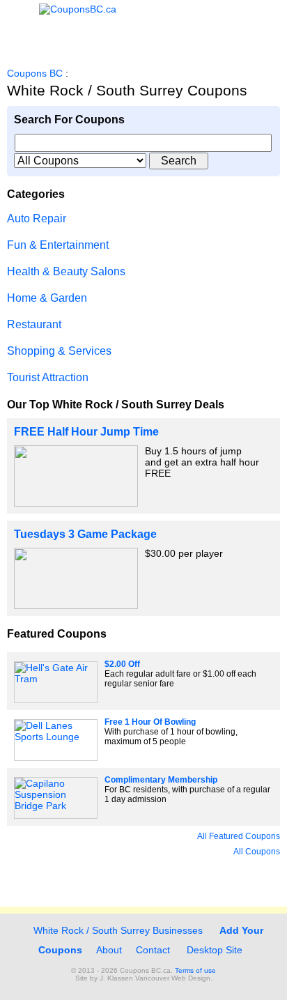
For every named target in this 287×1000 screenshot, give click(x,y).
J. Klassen (116, 978)
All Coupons (256, 851)
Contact (153, 949)
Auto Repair (36, 218)
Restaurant (34, 324)
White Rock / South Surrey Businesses (117, 930)
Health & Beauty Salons (66, 271)
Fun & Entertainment (58, 245)
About (109, 949)
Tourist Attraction (47, 377)
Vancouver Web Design (172, 978)
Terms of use (195, 970)
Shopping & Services (59, 351)
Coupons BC (35, 73)
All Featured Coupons (238, 836)
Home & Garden (47, 298)
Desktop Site (214, 949)
